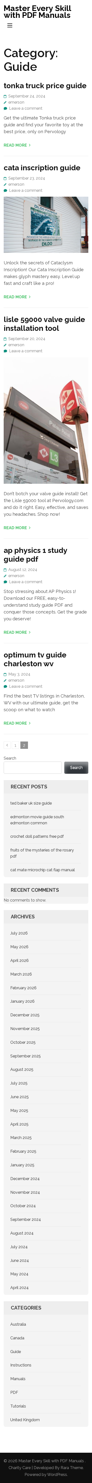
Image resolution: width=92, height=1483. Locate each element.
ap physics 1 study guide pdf (35, 554)
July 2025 (18, 1083)
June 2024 (19, 1260)
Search (10, 758)
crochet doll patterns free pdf (37, 836)
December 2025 (24, 1015)
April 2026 (19, 960)
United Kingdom (25, 1420)
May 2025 (19, 1110)
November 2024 (25, 1192)
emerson (16, 102)
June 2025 (19, 1097)
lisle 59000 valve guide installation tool (44, 324)
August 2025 (21, 1069)
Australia (18, 1324)
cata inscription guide (42, 167)
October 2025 (23, 1042)
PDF (14, 1392)
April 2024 (19, 1287)
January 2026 (22, 1001)
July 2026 (19, 933)
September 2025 (25, 1056)
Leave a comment (25, 108)
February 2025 (23, 1151)
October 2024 (23, 1206)
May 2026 (19, 947)
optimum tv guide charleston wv (35, 659)
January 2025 (22, 1165)
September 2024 (25, 1219)
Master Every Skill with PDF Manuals (37, 12)
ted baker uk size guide (31, 803)
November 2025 (25, 1028)
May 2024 (19, 1274)
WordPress (57, 1474)
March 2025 (21, 1137)
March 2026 (21, 974)
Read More (15, 145)
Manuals (18, 1378)
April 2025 (19, 1124)
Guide (15, 1351)
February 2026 (23, 988)
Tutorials (18, 1406)
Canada (17, 1338)
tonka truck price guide (45, 85)
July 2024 (19, 1247)
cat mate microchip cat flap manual (42, 870)
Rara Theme (72, 1467)
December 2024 (25, 1178)
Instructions (20, 1365)
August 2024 (22, 1233)
